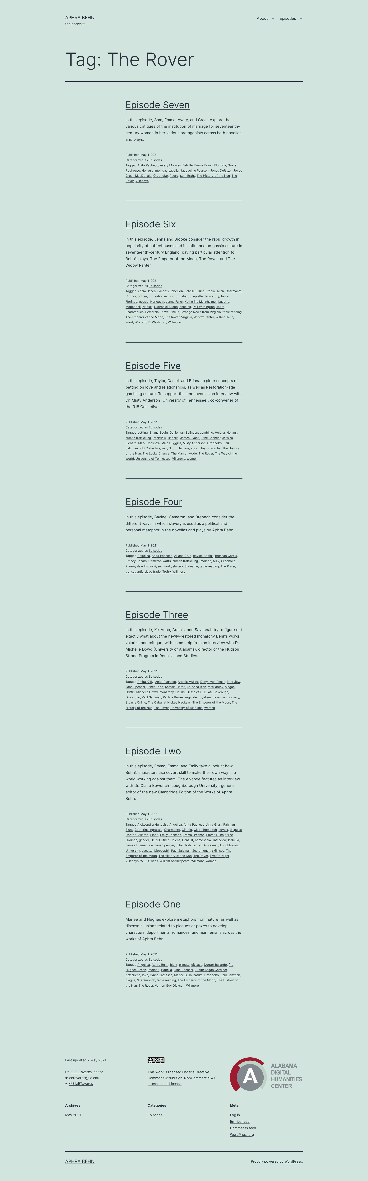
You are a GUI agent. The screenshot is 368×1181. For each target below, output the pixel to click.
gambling (206, 432)
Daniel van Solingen (183, 432)
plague (130, 980)
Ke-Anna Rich (196, 687)
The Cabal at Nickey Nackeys (169, 702)
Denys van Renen (212, 682)
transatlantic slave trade (143, 571)
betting (142, 432)
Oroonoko (160, 176)
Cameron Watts (159, 561)
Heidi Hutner (160, 840)
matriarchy (215, 687)
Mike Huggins (171, 443)
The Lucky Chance (156, 453)
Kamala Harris (175, 687)
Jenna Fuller (174, 301)
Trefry (166, 571)
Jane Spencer (210, 438)
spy (221, 850)
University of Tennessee (153, 458)
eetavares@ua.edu (84, 1078)
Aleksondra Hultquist (152, 824)
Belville (187, 165)
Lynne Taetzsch (161, 975)
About (262, 18)
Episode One (153, 904)
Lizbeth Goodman (205, 845)
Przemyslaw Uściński (141, 566)
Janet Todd (155, 687)
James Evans (189, 438)
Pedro (174, 176)
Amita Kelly (145, 682)
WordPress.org (242, 1135)
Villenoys (142, 181)
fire (231, 964)
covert (223, 830)
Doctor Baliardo (179, 296)
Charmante (234, 291)
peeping (185, 307)
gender (144, 840)
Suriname (191, 566)
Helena (220, 432)
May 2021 (73, 1115)
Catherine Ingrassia (148, 830)
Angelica (143, 556)
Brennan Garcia (226, 556)
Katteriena (133, 975)
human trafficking (138, 438)
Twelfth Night (219, 856)
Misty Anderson (194, 443)
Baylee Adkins (203, 556)
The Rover (172, 317)
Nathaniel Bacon (166, 307)
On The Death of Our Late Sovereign (201, 692)
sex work (164, 566)
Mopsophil (133, 307)
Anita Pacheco (147, 165)
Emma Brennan (194, 835)
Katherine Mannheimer (201, 301)
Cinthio (131, 296)
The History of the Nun (213, 176)
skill (215, 850)
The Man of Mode (184, 453)
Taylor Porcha (210, 448)
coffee (142, 296)
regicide (191, 697)
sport (195, 448)
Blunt (200, 291)
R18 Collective (150, 448)
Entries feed (240, 1121)
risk (164, 448)
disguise (236, 830)
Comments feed (243, 1128)
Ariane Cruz (182, 556)
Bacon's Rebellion (170, 291)
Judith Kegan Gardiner (211, 970)
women (192, 458)
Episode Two (153, 751)
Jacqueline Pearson (194, 170)
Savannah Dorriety (226, 697)
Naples (147, 307)
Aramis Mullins (188, 682)
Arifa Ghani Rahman (220, 824)
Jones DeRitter (221, 170)
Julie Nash (183, 845)
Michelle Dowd (147, 692)
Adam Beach (146, 291)
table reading (232, 312)
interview (159, 438)
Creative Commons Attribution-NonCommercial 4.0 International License (182, 1078)
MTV (216, 561)
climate (184, 964)
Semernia (152, 312)
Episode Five (153, 365)
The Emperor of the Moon (144, 317)
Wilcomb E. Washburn (150, 322)
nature (198, 975)
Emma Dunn (215, 835)
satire (220, 307)
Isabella (173, 170)
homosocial (203, 840)
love (145, 975)
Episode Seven (158, 104)
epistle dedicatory (206, 296)
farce (224, 296)
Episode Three (157, 614)
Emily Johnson (170, 835)
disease (196, 964)
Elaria (154, 835)
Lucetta (223, 301)
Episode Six (151, 224)
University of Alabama (186, 708)
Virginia (186, 317)
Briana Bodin (159, 432)
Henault (147, 170)
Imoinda (160, 170)
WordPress (293, 1161)
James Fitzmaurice (139, 845)
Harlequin (157, 301)
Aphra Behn (79, 17)
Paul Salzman (151, 697)
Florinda (220, 165)
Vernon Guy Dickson (169, 985)
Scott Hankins (179, 448)
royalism (205, 697)
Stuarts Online (136, 702)
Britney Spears (136, 561)
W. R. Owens (149, 861)
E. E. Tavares (81, 1072)
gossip (144, 301)
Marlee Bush (183, 975)
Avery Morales (170, 165)
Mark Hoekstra (149, 443)
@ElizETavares (81, 1084)
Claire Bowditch (205, 830)
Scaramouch (135, 312)
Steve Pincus (169, 312)
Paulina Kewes (173, 697)
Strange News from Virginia (201, 312)
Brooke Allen (214, 291)
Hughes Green (136, 970)
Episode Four (154, 501)
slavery (178, 566)
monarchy (166, 692)
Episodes (288, 18)
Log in (235, 1115)
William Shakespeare (175, 861)
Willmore (174, 322)
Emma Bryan (203, 165)
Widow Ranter (204, 317)
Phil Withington (204, 307)
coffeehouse (158, 296)
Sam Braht (187, 176)
